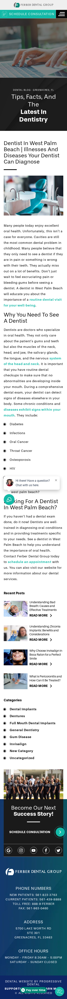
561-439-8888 (50, 899)
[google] (8, 850)
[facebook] (46, 850)
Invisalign (18, 744)
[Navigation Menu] (61, 14)
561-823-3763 (46, 895)
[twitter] (58, 850)
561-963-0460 (37, 908)
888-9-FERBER (43, 904)
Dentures (17, 716)
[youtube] (33, 850)
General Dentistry (24, 730)
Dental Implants (23, 709)
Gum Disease (20, 737)
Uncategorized (22, 758)
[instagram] (21, 850)
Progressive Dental (44, 983)
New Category (21, 751)
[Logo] (33, 4)
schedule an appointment (29, 562)
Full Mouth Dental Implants (32, 723)
